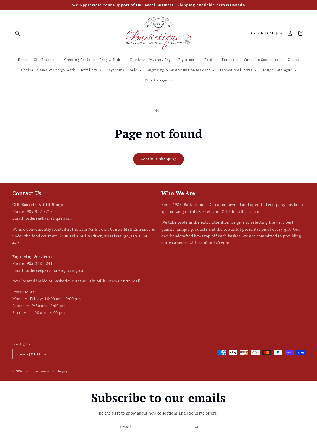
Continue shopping (159, 158)
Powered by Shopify (54, 371)
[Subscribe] (196, 427)
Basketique (31, 371)
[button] (17, 33)
